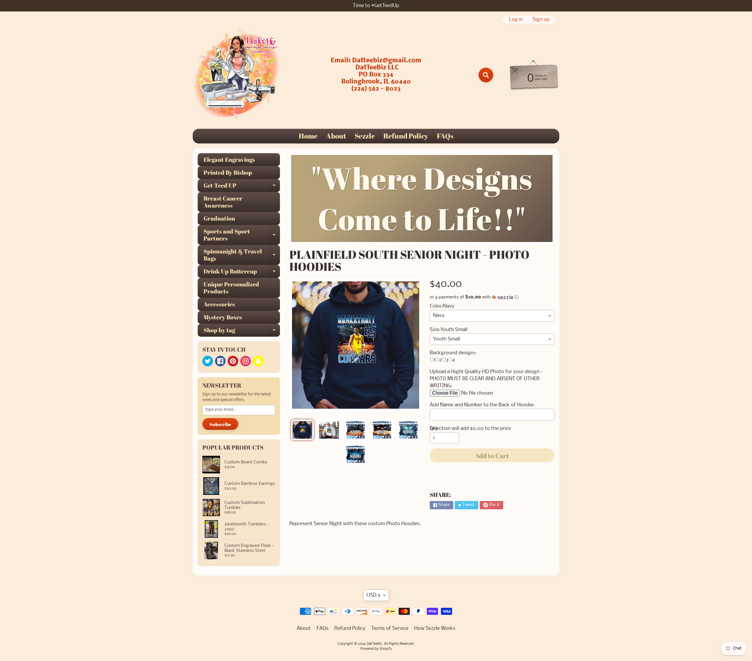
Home (308, 136)
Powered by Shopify (376, 649)
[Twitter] (207, 361)
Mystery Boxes (223, 317)
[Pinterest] (233, 361)
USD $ (373, 595)
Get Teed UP (242, 186)
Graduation (219, 218)
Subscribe (220, 424)
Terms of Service (389, 628)
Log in (516, 19)
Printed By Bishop (228, 172)
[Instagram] (245, 361)
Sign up (541, 19)
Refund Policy (405, 136)
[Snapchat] (258, 361)
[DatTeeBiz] (237, 75)
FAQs (445, 136)
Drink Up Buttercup (242, 272)
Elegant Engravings (229, 159)
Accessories (219, 304)
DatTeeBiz (374, 644)
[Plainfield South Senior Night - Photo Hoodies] (302, 430)
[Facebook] (220, 361)
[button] (492, 297)
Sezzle (365, 136)
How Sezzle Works (434, 628)
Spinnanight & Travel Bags (242, 255)
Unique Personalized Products (231, 287)
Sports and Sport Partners (242, 235)
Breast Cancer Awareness (223, 201)
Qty (434, 428)
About (336, 136)
